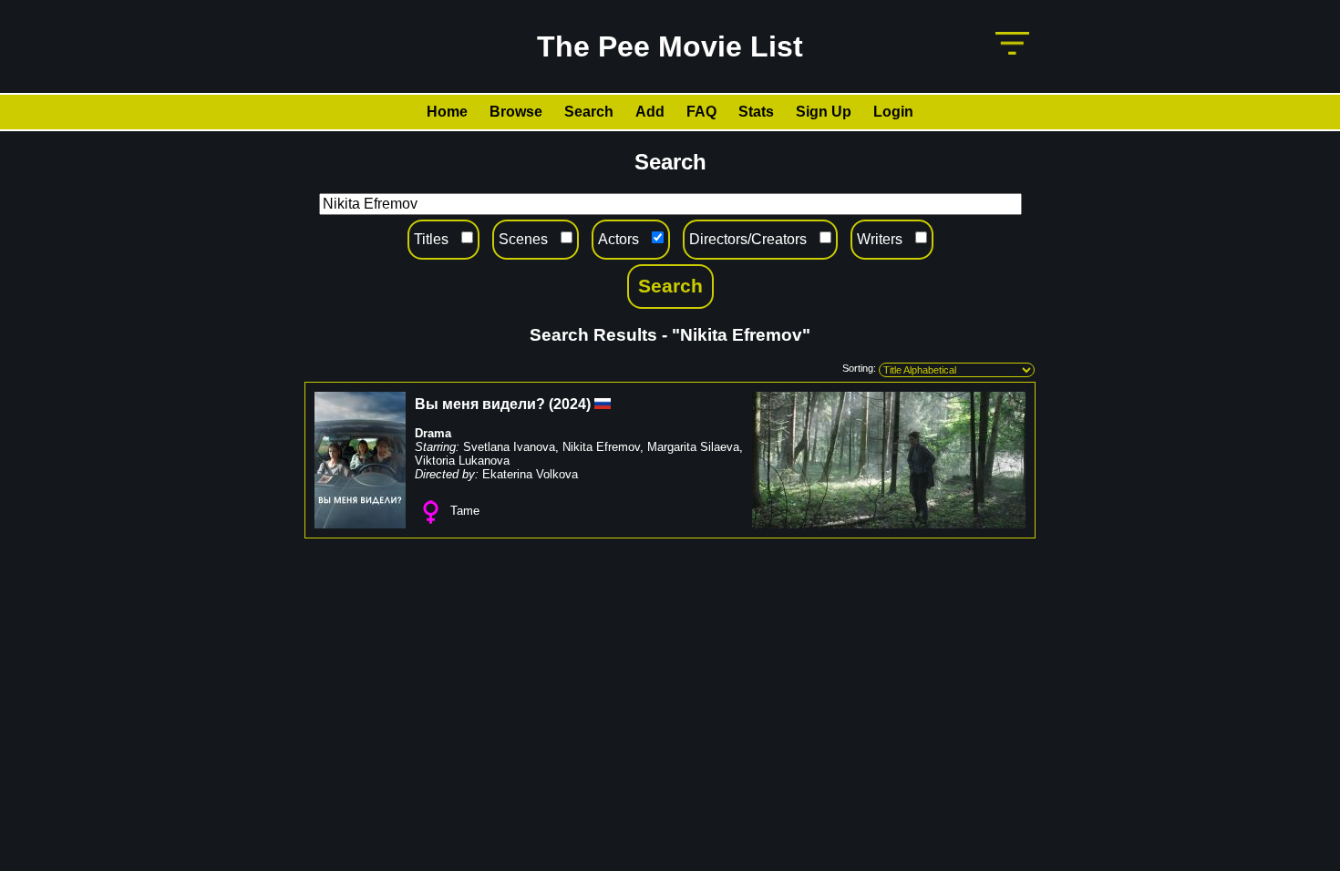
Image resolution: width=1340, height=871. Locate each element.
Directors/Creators (748, 239)
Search (588, 111)
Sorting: (859, 368)
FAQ (701, 111)
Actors (618, 239)
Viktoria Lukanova (462, 460)
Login (893, 111)
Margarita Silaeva (693, 447)
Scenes (523, 239)
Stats (756, 111)
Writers (879, 239)
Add (650, 111)
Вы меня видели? (480, 404)
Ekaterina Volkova (530, 474)
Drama (433, 433)
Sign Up (823, 111)
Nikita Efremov (601, 447)
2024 (569, 404)
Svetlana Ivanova (509, 447)
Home (447, 111)
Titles (431, 239)
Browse (516, 111)
